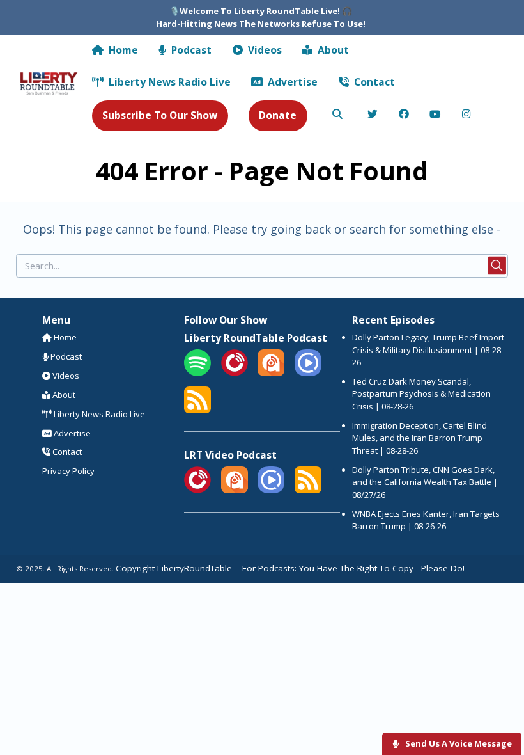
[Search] (337, 115)
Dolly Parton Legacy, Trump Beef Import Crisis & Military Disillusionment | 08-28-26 (428, 349)
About (332, 50)
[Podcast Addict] (271, 373)
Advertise (291, 82)
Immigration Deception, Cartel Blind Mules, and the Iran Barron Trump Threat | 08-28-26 (419, 438)
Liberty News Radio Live (168, 82)
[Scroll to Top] (499, 704)
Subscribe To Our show (159, 115)
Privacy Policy (68, 471)
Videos (263, 50)
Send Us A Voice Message (457, 743)
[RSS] (197, 410)
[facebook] (404, 115)
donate (278, 115)
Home (122, 50)
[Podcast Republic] (308, 373)
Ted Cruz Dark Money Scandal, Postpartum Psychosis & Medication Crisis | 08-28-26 (421, 394)
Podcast (190, 50)
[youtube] (435, 115)
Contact (373, 82)
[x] (373, 115)
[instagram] (467, 115)
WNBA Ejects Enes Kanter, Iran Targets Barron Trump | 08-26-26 (426, 520)
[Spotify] (197, 373)
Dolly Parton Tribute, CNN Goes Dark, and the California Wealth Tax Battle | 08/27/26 (425, 482)
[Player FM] (234, 373)
